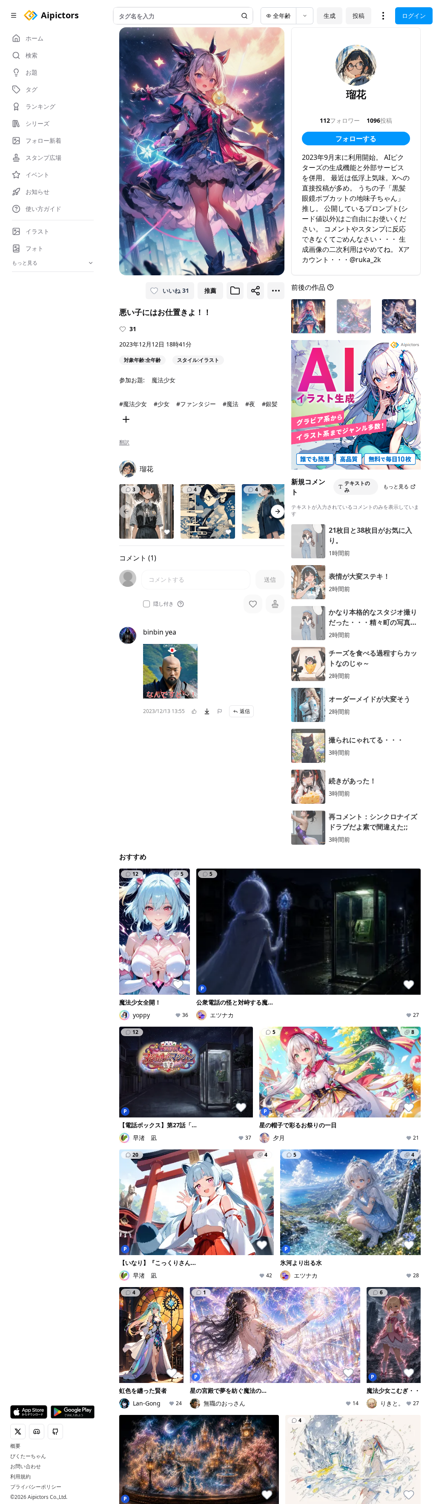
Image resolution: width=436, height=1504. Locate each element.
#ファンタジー (196, 404)
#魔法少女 (133, 404)
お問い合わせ (25, 1466)
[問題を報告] (220, 711)
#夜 (250, 404)
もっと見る (396, 486)
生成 (330, 16)
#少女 (161, 404)
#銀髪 (270, 404)
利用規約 (20, 1476)
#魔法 (230, 404)
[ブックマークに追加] (235, 290)
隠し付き (163, 603)
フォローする (356, 138)
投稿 (358, 16)
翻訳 (124, 442)
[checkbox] (146, 603)
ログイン (414, 16)
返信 (245, 711)
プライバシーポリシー (35, 1487)
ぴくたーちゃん (28, 1456)
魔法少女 (163, 380)
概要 (15, 1446)
